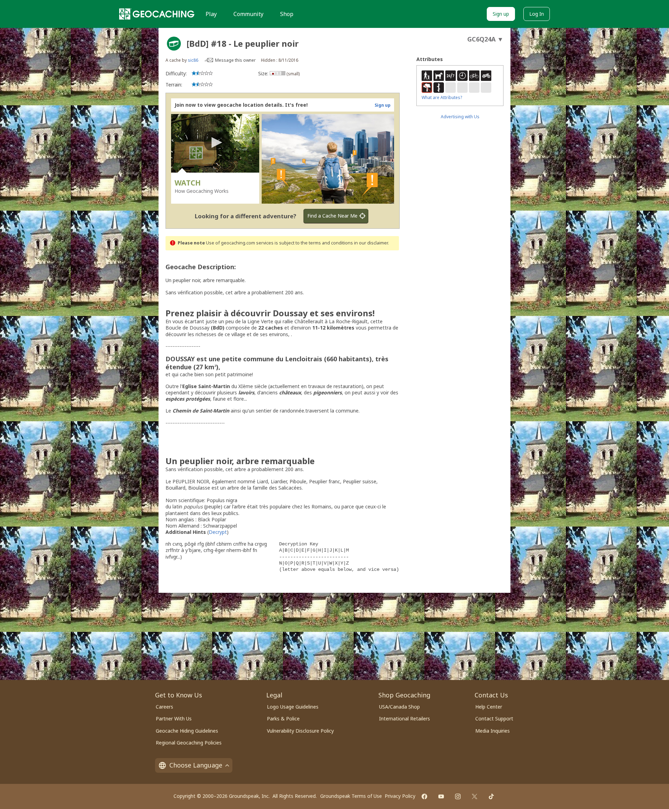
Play (211, 14)
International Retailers (404, 718)
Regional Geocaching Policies (189, 742)
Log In (536, 13)
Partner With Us (174, 718)
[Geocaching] (156, 14)
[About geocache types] (174, 43)
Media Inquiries (492, 730)
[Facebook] (424, 796)
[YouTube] (441, 796)
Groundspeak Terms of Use (351, 796)
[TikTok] (491, 796)
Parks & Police (283, 718)
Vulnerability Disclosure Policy (300, 730)
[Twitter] (474, 796)
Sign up (501, 13)
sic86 (193, 60)
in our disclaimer (371, 243)
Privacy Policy (400, 796)
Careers (164, 706)
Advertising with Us (460, 117)
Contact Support (494, 718)
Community (248, 14)
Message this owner (235, 60)
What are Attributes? (442, 97)
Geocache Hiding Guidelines (187, 730)
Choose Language (195, 765)
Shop (286, 14)
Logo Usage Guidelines (292, 706)
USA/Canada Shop (399, 706)
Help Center (488, 706)
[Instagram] (458, 796)
